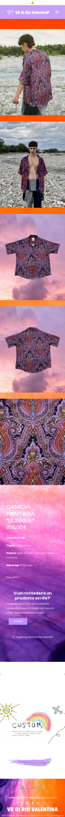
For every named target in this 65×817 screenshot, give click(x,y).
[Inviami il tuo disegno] (30, 762)
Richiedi (18, 621)
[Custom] (32, 723)
